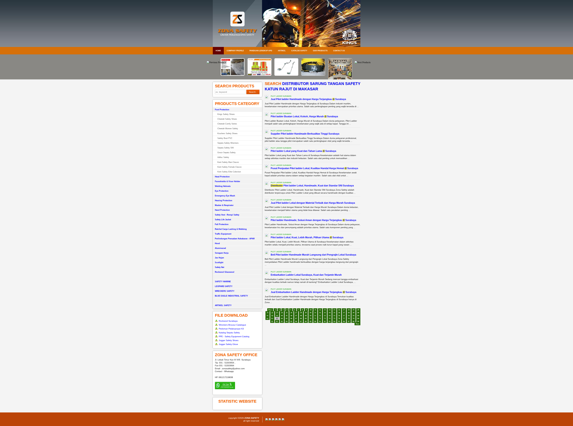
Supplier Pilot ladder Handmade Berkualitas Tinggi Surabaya (305, 133)
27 (296, 313)
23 (277, 313)
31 (315, 313)
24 (282, 313)
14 (330, 310)
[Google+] (273, 420)
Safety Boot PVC (224, 138)
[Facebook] (266, 420)
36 (339, 313)
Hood (217, 243)
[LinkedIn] (283, 420)
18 (349, 310)
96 (344, 321)
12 (320, 310)
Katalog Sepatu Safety (229, 332)
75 (334, 318)
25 (287, 313)
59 (353, 315)
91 (320, 321)
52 (320, 315)
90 (315, 321)
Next (357, 324)
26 (291, 313)
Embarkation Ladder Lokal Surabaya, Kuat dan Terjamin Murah (306, 275)
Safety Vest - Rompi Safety (227, 215)
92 (325, 321)
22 (272, 313)
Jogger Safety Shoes (228, 340)
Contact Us (339, 51)
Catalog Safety (299, 51)
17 (344, 310)
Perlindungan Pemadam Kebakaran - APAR (235, 239)
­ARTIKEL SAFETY (223, 305)
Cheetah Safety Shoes (227, 119)
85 (291, 321)
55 (334, 315)
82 (277, 321)
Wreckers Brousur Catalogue (232, 325)
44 (282, 315)
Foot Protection (222, 109)
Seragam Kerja (221, 253)
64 (282, 318)
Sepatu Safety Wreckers (228, 143)
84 (287, 321)
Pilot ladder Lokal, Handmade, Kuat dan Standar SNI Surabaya (312, 185)
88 (306, 321)
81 (272, 321)
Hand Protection (222, 210)
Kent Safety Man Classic (228, 162)
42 (272, 315)
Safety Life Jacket (223, 219)
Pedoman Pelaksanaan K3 (231, 329)
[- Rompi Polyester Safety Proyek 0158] (233, 75)
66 (291, 318)
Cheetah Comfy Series (227, 124)
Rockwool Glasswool (224, 272)
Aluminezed (220, 248)
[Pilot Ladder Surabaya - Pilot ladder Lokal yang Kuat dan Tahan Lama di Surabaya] (266, 149)
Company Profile (235, 51)
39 (353, 313)
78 (349, 318)
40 (358, 313)
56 (339, 315)
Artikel (282, 51)
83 (282, 321)
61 (267, 318)
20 (358, 310)
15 (334, 310)
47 (296, 315)
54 (330, 315)
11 (315, 310)
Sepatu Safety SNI (225, 148)
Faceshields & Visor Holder (227, 181)
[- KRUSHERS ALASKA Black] (340, 75)
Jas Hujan (219, 258)
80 (358, 318)
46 (291, 315)
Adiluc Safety (223, 157)
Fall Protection (221, 224)
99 (358, 321)
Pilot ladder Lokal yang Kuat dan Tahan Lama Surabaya (303, 151)
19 (353, 310)
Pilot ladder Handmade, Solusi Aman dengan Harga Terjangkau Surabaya (313, 220)
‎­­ (237, 300)
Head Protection (222, 177)
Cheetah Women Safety (227, 128)
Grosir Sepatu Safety (226, 152)
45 (287, 315)
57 (344, 315)
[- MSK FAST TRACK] (286, 75)
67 (296, 318)
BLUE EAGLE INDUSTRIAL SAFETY (231, 296)
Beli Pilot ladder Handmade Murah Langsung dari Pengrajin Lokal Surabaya (313, 254)
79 (353, 318)
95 (339, 321)
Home (218, 51)
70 (310, 318)
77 (344, 318)
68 (301, 318)
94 (334, 321)
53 (325, 315)
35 (334, 313)
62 (272, 318)
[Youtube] (276, 420)
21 (267, 313)
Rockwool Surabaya (228, 321)
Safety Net (219, 267)
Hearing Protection (223, 200)
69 (306, 318)
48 (301, 315)
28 (301, 313)
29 (306, 313)
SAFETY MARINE (223, 281)
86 (296, 321)
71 (315, 318)
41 (267, 315)
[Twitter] (270, 420)
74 (330, 318)
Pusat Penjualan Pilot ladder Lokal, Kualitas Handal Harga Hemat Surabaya (314, 168)
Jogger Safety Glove (228, 344)
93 (330, 321)
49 (306, 315)
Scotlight (219, 262)
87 (301, 321)
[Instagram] (280, 420)
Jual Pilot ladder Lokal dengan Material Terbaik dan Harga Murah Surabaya (313, 203)
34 (330, 313)
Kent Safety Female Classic (229, 167)
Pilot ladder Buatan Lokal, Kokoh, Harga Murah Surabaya (304, 116)
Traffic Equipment (223, 234)
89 (310, 321)
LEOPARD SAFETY (223, 286)
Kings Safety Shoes (226, 114)
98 (353, 321)
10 (311, 310)
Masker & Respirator (224, 205)
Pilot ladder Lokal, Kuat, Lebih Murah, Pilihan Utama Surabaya (307, 237)
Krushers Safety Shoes (227, 133)
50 (310, 315)
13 (325, 310)
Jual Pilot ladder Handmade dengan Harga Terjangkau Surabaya (308, 99)
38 (349, 313)
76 (339, 318)
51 (315, 315)
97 (349, 321)
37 (344, 313)
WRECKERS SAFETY (224, 291)
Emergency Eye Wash (225, 196)
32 (320, 313)
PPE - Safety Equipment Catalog (234, 336)
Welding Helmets (223, 186)
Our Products (320, 51)
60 (358, 315)
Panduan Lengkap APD (260, 51)
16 (339, 310)
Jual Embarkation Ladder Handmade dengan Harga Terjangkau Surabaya (313, 292)
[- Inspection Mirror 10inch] (260, 75)
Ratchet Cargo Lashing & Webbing (231, 229)
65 (287, 318)
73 (325, 318)
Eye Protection (221, 191)
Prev (270, 310)
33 (325, 313)
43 (277, 315)
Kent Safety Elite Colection (229, 172)
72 (320, 318)
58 (349, 315)
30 (310, 313)
